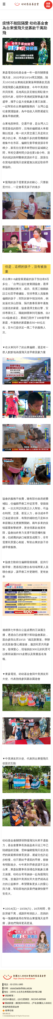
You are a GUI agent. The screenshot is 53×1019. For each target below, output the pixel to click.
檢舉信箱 (9, 1010)
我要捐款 (48, 4)
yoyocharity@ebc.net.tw (21, 988)
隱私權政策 (6, 1013)
